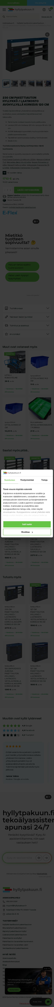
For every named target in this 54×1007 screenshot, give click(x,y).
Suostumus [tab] (9, 480)
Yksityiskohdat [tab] (27, 480)
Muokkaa (25, 532)
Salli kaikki (27, 524)
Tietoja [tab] (44, 480)
